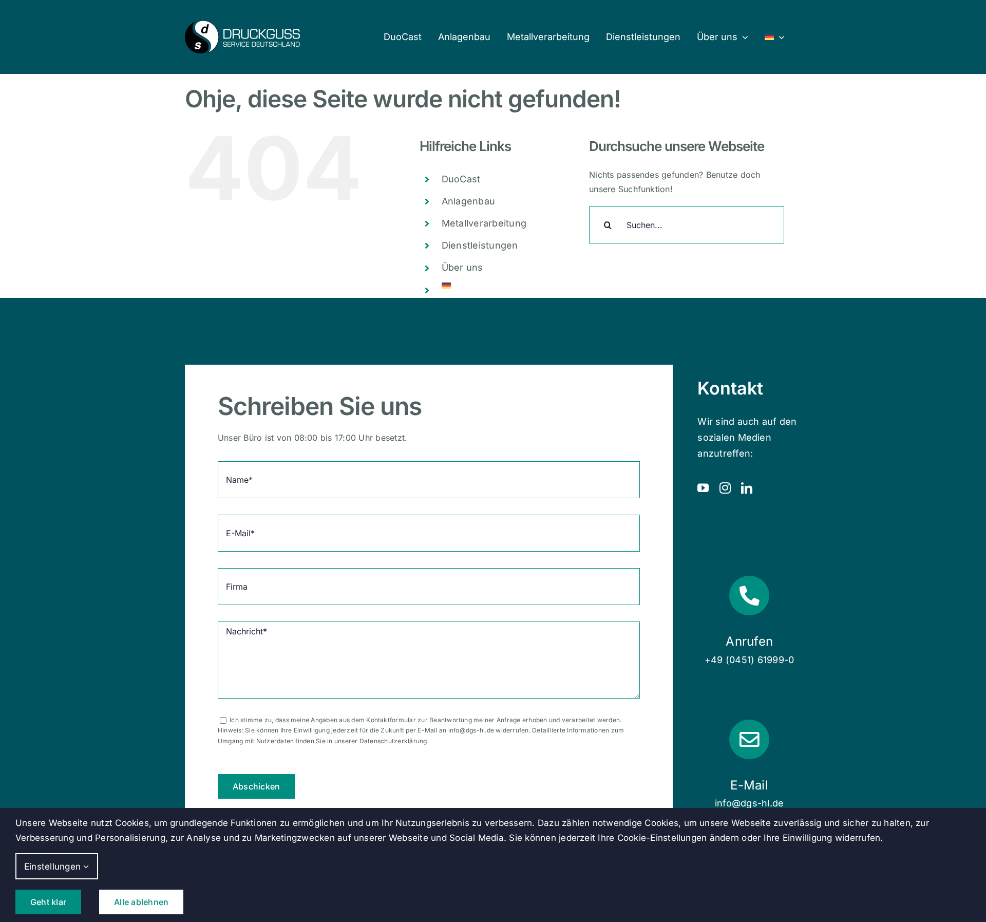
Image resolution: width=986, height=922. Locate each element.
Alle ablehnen (141, 902)
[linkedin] (746, 488)
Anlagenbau (468, 201)
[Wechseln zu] (775, 37)
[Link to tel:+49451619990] (749, 595)
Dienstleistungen (480, 245)
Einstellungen (53, 866)
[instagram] (725, 488)
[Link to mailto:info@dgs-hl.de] (749, 739)
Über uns (462, 267)
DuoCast (461, 179)
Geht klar (48, 902)
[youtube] (703, 488)
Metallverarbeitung (484, 223)
